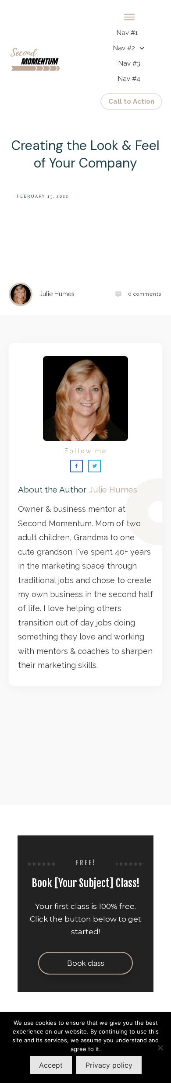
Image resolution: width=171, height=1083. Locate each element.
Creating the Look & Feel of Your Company (85, 154)
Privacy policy (109, 1065)
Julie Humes (113, 489)
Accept (51, 1065)
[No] (160, 1047)
